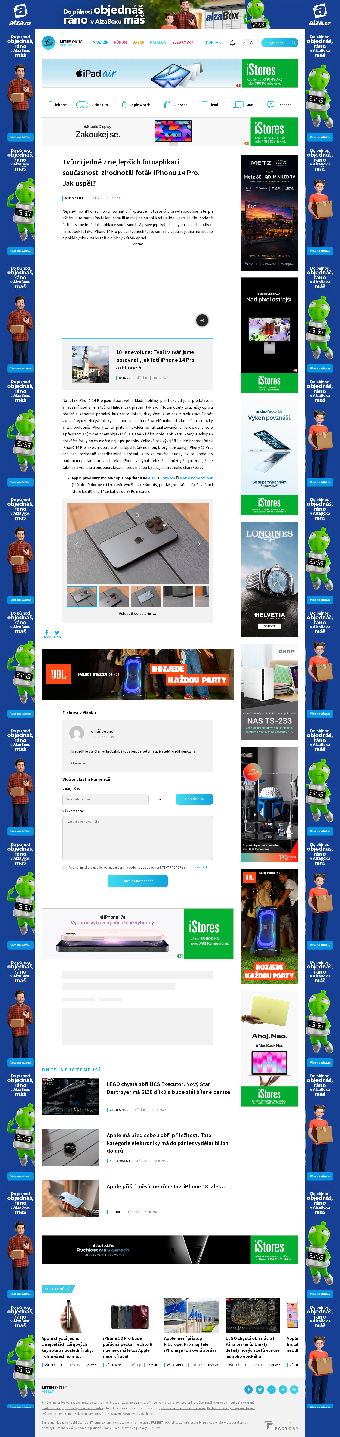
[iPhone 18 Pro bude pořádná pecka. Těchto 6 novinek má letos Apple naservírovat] (130, 1315)
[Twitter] (260, 1389)
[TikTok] (283, 1389)
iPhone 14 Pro (51, 637)
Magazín (101, 42)
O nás (69, 1414)
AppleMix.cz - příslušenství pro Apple (191, 1422)
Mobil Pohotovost (196, 478)
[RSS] (294, 1389)
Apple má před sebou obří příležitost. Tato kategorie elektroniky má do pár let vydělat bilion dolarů (168, 1143)
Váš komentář (73, 811)
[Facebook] (248, 1389)
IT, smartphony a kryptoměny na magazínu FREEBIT (126, 1422)
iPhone (124, 378)
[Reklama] (20, 14)
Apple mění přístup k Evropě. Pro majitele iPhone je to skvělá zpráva (190, 1344)
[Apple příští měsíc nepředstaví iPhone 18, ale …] (70, 1198)
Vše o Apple (74, 198)
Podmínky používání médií (83, 1408)
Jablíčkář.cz (79, 1422)
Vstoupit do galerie (135, 613)
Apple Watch (120, 1161)
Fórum (120, 42)
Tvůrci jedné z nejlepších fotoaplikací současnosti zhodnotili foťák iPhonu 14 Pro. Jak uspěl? (131, 173)
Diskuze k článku (79, 713)
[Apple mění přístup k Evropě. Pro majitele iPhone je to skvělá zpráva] (191, 1315)
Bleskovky (182, 42)
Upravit (91, 1365)
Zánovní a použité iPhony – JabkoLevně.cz (105, 1428)
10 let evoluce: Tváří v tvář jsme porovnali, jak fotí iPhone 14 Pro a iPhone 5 (155, 359)
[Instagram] (271, 1389)
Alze (152, 478)
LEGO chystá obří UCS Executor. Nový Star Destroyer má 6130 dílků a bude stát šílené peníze (168, 1088)
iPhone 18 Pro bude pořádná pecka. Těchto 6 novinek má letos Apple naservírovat (127, 1347)
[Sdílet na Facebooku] (46, 633)
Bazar (139, 42)
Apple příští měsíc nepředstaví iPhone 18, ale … (166, 1187)
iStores (168, 478)
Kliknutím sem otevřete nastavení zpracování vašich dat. (114, 1414)
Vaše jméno (71, 788)
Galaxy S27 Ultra (149, 1428)
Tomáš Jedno (101, 731)
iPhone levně (65, 1428)
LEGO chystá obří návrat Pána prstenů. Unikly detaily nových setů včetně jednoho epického (253, 1347)
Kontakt (214, 42)
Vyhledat (275, 43)
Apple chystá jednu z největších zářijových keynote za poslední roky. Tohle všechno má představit (67, 1347)
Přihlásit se (194, 799)
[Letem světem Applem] (62, 43)
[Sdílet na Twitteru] (57, 633)
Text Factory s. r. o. (95, 1402)
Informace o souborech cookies (183, 1408)
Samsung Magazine (55, 1422)
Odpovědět (78, 763)
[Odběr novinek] (232, 44)
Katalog (158, 42)
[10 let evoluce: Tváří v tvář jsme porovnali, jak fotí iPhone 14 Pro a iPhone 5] (90, 364)
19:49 (102, 736)
